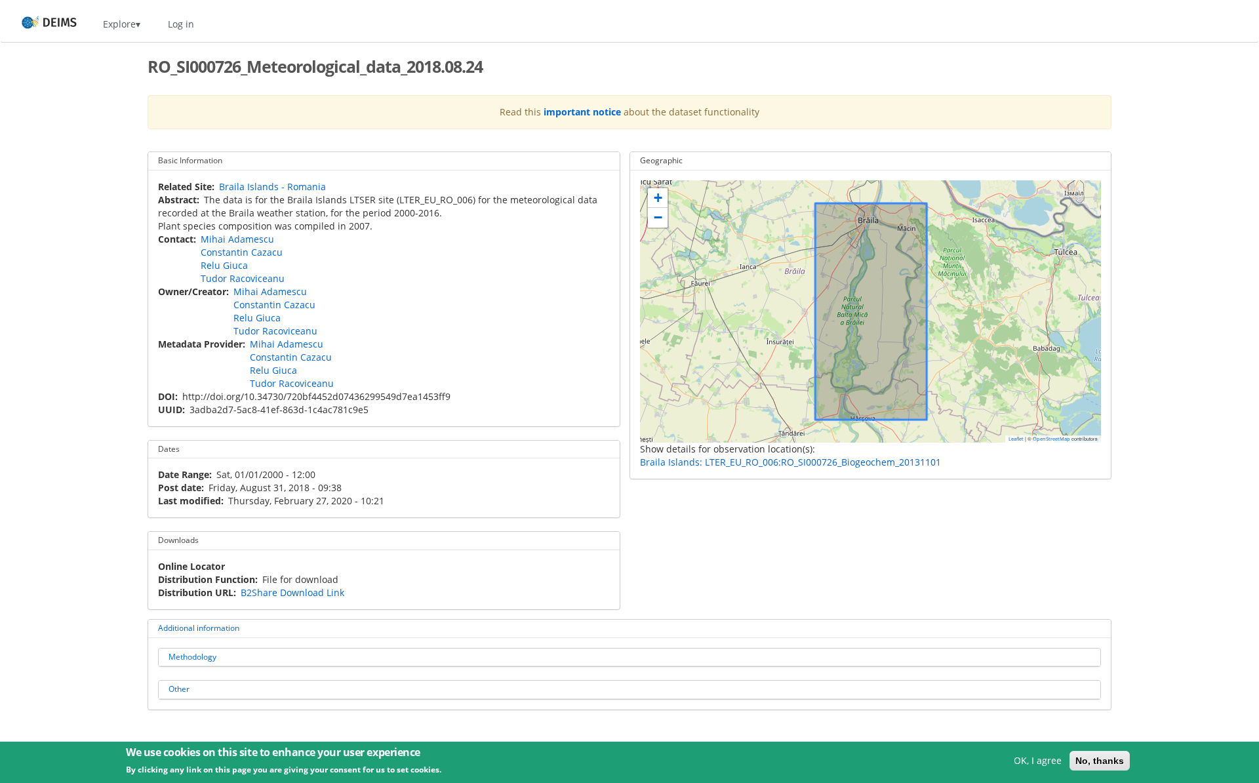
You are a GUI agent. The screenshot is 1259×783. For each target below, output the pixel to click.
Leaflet (1016, 438)
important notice (582, 112)
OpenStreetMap (1051, 438)
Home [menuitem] (37, 24)
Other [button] (179, 689)
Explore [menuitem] (119, 24)
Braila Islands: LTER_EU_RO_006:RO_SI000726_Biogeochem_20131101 (790, 462)
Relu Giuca (224, 265)
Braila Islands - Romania (272, 186)
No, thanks (1099, 760)
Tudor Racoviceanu (243, 278)
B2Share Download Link (292, 592)
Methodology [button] (192, 657)
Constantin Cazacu (242, 252)
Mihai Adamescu (237, 239)
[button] (658, 198)
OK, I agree (1038, 760)
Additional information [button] (198, 628)
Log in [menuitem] (181, 24)
